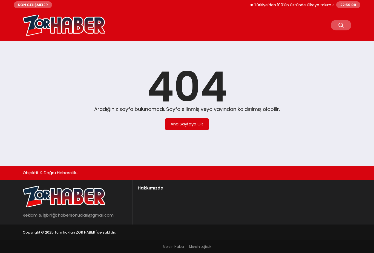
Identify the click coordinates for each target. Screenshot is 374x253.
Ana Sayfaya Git (187, 124)
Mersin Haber (173, 246)
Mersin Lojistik (200, 246)
